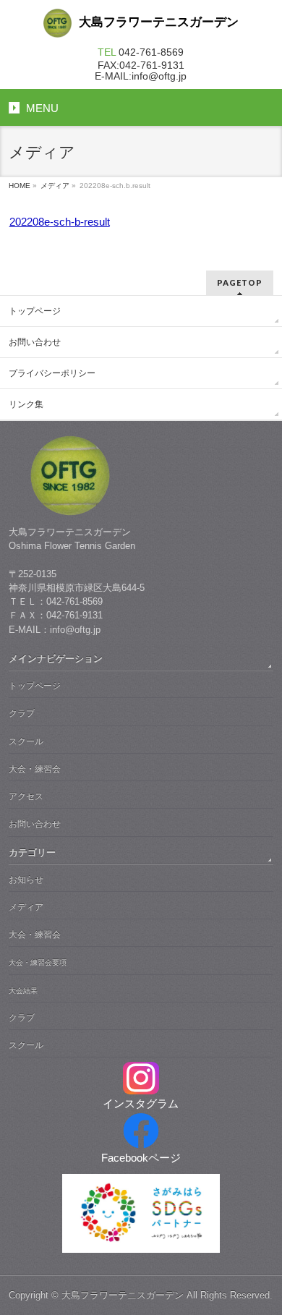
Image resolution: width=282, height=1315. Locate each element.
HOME (19, 186)
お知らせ (26, 879)
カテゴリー (32, 852)
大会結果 (23, 991)
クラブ (22, 713)
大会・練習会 (35, 769)
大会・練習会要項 (38, 962)
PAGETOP (239, 282)
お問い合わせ (35, 342)
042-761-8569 (151, 52)
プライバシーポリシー (52, 373)
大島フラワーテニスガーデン (122, 1295)
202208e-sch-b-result (59, 222)
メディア (54, 186)
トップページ (35, 311)
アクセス (26, 796)
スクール (26, 741)
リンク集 (26, 404)
